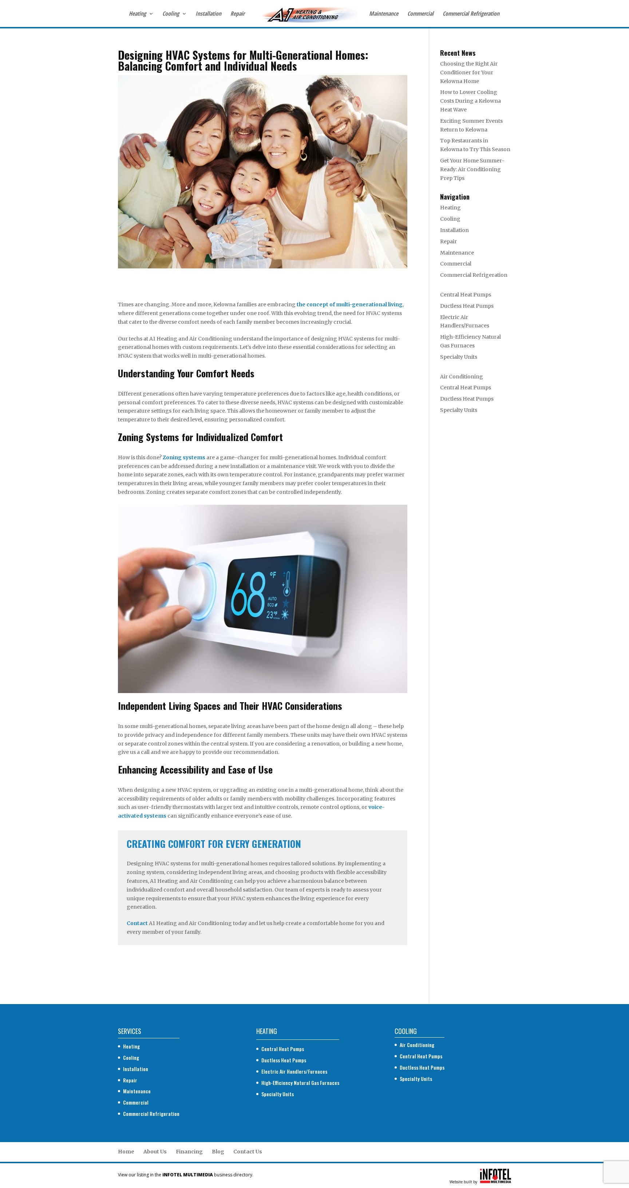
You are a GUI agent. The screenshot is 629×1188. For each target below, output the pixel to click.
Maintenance (383, 14)
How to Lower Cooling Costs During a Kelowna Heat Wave (470, 101)
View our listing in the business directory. (185, 1175)
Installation (208, 14)
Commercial (420, 14)
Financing (189, 1151)
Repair (237, 14)
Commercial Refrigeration (471, 14)
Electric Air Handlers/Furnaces (294, 1071)
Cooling (170, 14)
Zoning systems (184, 457)
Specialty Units (458, 357)
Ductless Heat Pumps (467, 306)
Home (126, 1151)
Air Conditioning (461, 376)
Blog (218, 1151)
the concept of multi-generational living (350, 304)
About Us (155, 1151)
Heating (137, 14)
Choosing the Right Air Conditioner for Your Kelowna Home (469, 72)
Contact (137, 923)
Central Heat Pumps (465, 294)
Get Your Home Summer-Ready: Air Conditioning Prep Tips (472, 169)
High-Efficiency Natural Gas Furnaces (300, 1082)
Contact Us (247, 1151)
